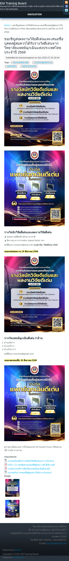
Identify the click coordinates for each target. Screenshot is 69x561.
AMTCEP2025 (29, 66)
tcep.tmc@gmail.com (57, 543)
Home (7, 25)
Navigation (35, 14)
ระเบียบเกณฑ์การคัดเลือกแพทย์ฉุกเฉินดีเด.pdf (29, 469)
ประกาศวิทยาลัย (20, 62)
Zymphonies (18, 557)
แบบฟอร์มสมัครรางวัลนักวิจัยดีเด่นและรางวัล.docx (31, 461)
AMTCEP (11, 66)
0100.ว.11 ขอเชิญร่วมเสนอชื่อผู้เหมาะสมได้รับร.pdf (31, 465)
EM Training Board (13, 3)
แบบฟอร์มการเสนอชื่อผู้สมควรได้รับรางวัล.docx (29, 472)
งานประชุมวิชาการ (43, 62)
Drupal (18, 550)
